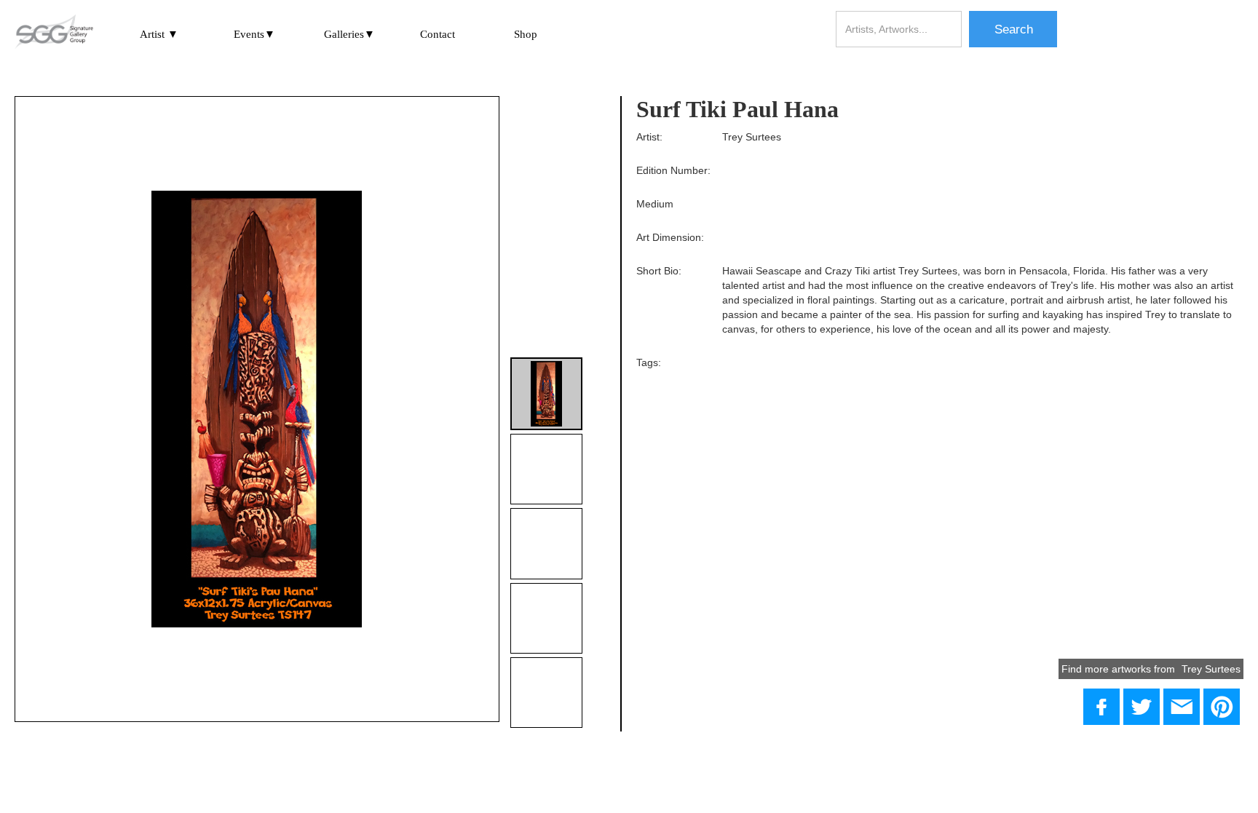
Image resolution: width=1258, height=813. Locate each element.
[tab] (546, 393)
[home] (54, 33)
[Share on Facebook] (1101, 707)
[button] (159, 33)
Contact (437, 34)
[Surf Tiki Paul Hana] (1141, 707)
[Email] (1181, 707)
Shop (525, 34)
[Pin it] (1221, 707)
